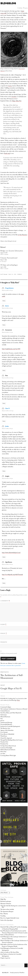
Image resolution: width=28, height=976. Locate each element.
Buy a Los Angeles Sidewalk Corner (9, 918)
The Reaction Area (5, 728)
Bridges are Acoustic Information (11, 251)
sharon (7, 306)
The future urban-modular (7, 909)
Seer (1, 719)
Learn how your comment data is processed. (12, 664)
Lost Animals (4, 732)
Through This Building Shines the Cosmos (11, 740)
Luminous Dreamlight (6, 748)
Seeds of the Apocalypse (6, 920)
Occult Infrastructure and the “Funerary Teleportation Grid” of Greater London (14, 932)
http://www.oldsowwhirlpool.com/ (11, 553)
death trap (7, 154)
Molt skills (3, 945)
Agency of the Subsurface (7, 730)
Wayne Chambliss (5, 941)
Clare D (7, 409)
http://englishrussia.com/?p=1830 (11, 349)
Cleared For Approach (6, 738)
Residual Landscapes (5, 901)
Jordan (7, 426)
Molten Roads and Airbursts (7, 750)
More (18, 701)
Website (3, 642)
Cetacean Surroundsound (8, 258)
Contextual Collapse (5, 707)
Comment (5, 601)
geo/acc (2, 721)
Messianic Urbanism (5, 904)
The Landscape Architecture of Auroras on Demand (13, 709)
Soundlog (2, 916)
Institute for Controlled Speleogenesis (10, 726)
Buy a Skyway (4, 914)
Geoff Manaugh (3, 274)
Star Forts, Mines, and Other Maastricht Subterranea (10, 714)
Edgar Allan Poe (16, 101)
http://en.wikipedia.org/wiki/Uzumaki (12, 575)
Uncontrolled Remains (6, 725)
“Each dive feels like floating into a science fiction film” (13, 906)
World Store (3, 736)
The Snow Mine (15, 952)
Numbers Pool (4, 742)
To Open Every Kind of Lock (8, 746)
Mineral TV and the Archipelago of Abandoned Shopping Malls (14, 928)
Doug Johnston (9, 288)
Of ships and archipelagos (9, 265)
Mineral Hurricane (5, 717)
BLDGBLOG (8, 3)
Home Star (3, 752)
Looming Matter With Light (8, 756)
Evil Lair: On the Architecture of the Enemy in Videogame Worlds (14, 946)
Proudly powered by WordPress (17, 973)
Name (3, 625)
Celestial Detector (5, 711)
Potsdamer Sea (4, 744)
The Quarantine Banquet (6, 912)
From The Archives (6, 897)
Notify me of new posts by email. (8, 654)
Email (3, 634)
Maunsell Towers (9, 935)
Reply (4, 300)
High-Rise (3, 899)
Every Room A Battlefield (7, 734)
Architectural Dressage (6, 723)
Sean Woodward (4, 931)
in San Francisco (22, 235)
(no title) (2, 754)
